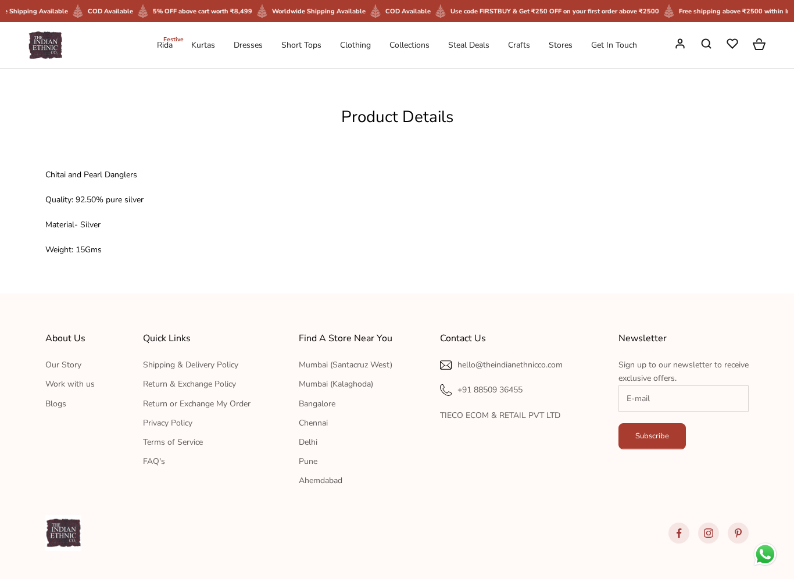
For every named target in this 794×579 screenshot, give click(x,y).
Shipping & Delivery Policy (190, 364)
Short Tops (301, 45)
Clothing (355, 45)
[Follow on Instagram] (708, 533)
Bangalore (317, 403)
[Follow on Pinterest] (738, 533)
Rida (165, 44)
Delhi (308, 442)
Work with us (70, 383)
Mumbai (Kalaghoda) (336, 383)
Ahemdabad (320, 480)
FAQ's (154, 461)
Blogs (55, 403)
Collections (409, 45)
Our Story (63, 364)
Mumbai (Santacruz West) (345, 364)
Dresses (248, 45)
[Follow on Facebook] (678, 533)
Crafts (519, 45)
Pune (308, 461)
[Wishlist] (734, 45)
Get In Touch (614, 45)
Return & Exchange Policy (189, 383)
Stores (561, 45)
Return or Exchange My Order (197, 403)
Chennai (313, 422)
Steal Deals (468, 45)
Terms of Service (173, 442)
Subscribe (652, 436)
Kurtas (203, 45)
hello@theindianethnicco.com (510, 364)
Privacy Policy (167, 422)
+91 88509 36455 (490, 389)
